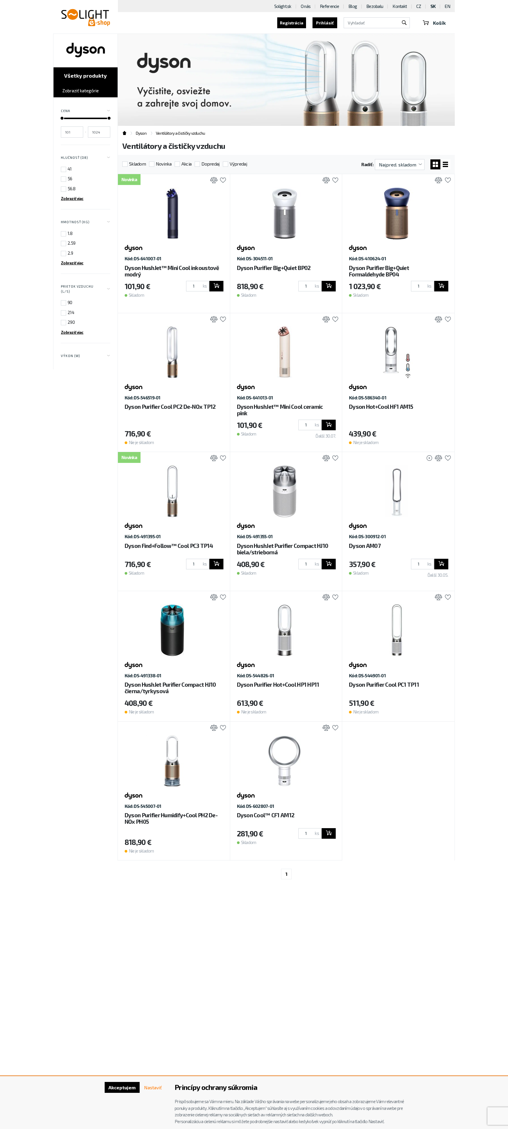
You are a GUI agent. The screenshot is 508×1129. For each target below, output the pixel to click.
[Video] (426, 458)
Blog (352, 6)
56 (70, 178)
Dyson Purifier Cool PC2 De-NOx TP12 (170, 406)
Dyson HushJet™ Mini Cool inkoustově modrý (172, 271)
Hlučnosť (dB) (74, 157)
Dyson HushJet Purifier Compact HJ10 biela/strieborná (282, 549)
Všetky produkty (85, 75)
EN (447, 6)
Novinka (163, 163)
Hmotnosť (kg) (75, 222)
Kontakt (399, 6)
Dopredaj (210, 163)
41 (70, 168)
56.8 (71, 188)
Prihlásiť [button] (325, 22)
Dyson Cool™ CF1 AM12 (266, 815)
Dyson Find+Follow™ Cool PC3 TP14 (169, 545)
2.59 (71, 243)
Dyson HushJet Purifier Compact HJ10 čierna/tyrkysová (170, 687)
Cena (65, 111)
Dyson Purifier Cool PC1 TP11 (384, 684)
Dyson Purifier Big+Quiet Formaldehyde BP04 (379, 271)
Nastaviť (153, 1087)
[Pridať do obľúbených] (221, 180)
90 (70, 302)
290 (71, 322)
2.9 (70, 253)
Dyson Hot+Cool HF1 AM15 (381, 406)
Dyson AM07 (364, 545)
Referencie (329, 6)
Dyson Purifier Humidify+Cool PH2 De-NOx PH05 (171, 818)
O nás (305, 6)
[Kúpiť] (216, 286)
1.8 (70, 233)
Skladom (137, 163)
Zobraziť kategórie (80, 90)
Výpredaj (238, 163)
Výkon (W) (70, 356)
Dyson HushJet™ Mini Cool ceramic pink (280, 409)
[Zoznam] (445, 164)
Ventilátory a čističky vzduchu (180, 133)
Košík (439, 23)
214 (71, 312)
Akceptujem (122, 1087)
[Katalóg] (435, 164)
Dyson (141, 133)
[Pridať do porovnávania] (212, 180)
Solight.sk (282, 6)
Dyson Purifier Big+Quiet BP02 (274, 267)
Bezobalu (374, 6)
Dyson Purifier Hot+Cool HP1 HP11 (278, 684)
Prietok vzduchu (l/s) (77, 288)
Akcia (186, 163)
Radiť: (367, 164)
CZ (418, 6)
